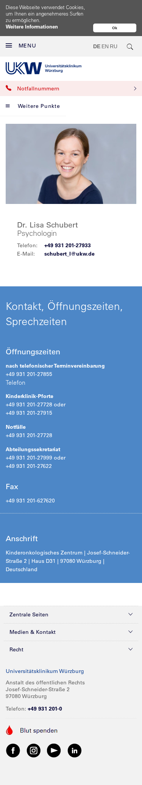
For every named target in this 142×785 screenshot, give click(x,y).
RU (113, 46)
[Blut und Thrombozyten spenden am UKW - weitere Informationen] (32, 729)
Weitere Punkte (39, 106)
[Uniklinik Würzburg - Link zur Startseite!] (43, 68)
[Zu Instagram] (33, 750)
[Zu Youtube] (54, 750)
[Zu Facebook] (13, 750)
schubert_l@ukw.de (69, 253)
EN (105, 46)
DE (96, 46)
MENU (27, 45)
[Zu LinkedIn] (74, 750)
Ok (114, 27)
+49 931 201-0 (45, 708)
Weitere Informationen (32, 26)
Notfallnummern (38, 88)
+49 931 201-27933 (67, 245)
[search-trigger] (130, 46)
